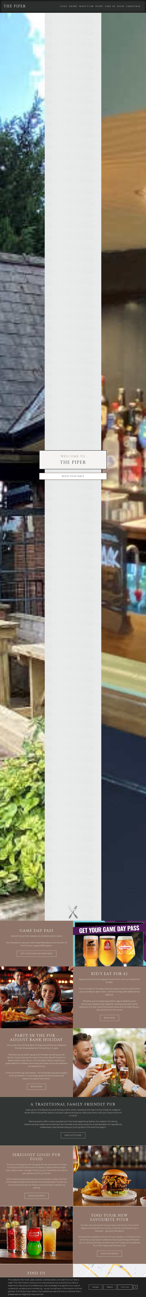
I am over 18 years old (55, 423)
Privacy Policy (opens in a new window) (61, 436)
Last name (79, 387)
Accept (95, 1287)
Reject (110, 1287)
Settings (125, 1287)
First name (48, 387)
